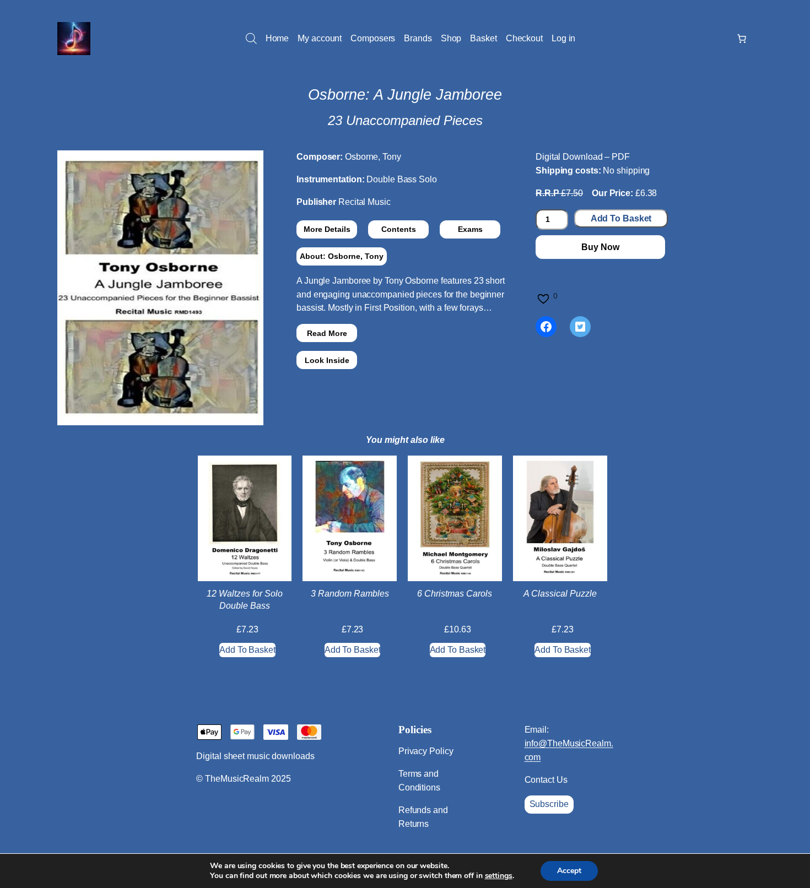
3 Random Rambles (350, 593)
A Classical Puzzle (560, 593)
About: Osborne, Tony (342, 256)
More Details (327, 229)
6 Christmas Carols (454, 593)
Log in (563, 38)
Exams (470, 229)
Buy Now (600, 247)
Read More (327, 333)
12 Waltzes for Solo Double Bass (245, 599)
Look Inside (327, 360)
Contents (398, 229)
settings (498, 876)
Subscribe (549, 804)
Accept (569, 870)
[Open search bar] (251, 38)
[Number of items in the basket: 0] (742, 39)
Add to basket (621, 218)
